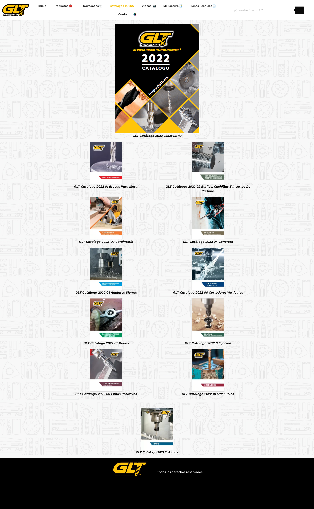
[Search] (299, 10)
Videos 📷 (149, 6)
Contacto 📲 (127, 14)
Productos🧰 (63, 6)
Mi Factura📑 (172, 6)
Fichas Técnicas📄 (203, 6)
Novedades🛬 (92, 6)
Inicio (42, 6)
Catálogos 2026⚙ (122, 6)
